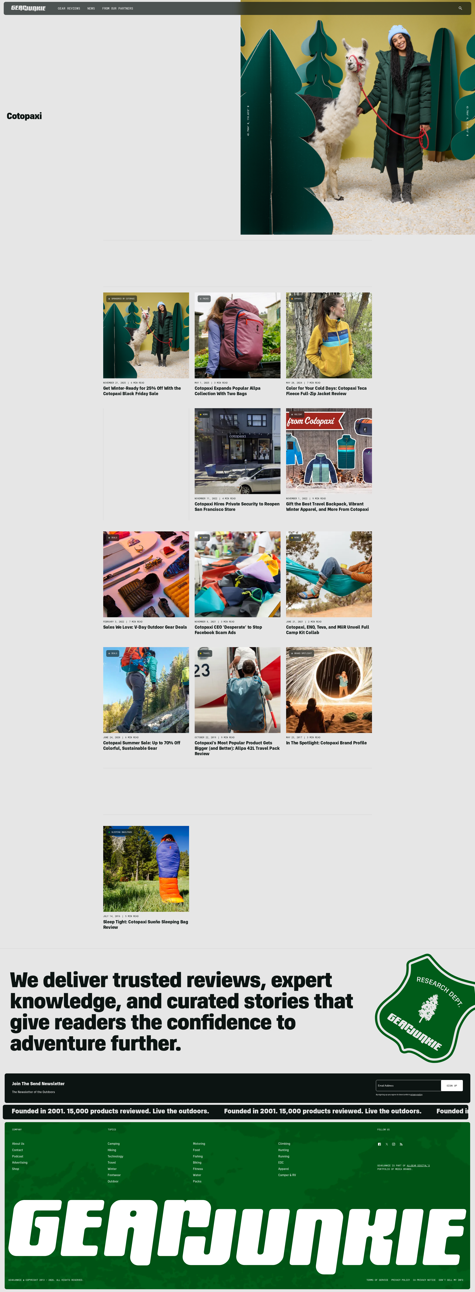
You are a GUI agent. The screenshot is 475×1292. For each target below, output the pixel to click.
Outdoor (113, 1181)
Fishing (198, 1156)
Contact (17, 1150)
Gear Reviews (69, 8)
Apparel (298, 299)
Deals (114, 537)
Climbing (284, 1143)
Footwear (114, 1175)
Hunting (283, 1150)
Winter (112, 1169)
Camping (114, 1143)
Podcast (17, 1156)
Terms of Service (377, 1279)
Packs (205, 299)
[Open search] (460, 8)
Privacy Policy (401, 1279)
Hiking (112, 1150)
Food (196, 1150)
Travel (206, 653)
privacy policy (416, 1095)
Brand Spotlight (303, 653)
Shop (15, 1169)
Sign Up (452, 1085)
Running (283, 1156)
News (91, 8)
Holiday (298, 414)
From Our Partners (117, 8)
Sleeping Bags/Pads (121, 832)
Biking (197, 1162)
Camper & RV (287, 1175)
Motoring (199, 1143)
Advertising (19, 1162)
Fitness (198, 1169)
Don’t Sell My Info (451, 1279)
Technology (115, 1156)
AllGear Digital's (418, 1165)
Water (197, 1175)
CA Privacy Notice (424, 1279)
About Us (18, 1143)
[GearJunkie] (28, 8)
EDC (281, 1162)
